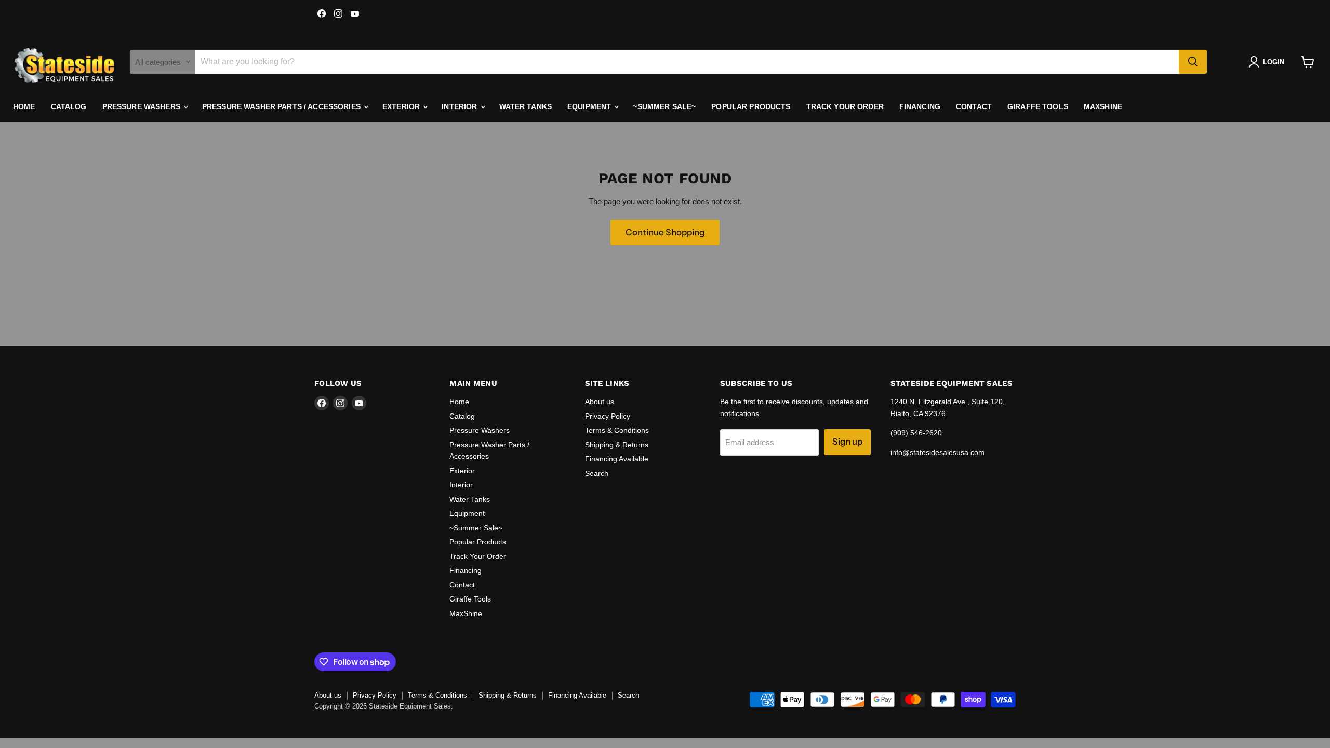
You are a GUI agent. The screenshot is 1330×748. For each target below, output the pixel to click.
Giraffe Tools (1037, 106)
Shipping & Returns (616, 444)
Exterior (402, 106)
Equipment (590, 106)
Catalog (69, 106)
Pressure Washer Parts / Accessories (282, 106)
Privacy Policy (607, 416)
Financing (919, 106)
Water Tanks (525, 106)
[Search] (1193, 62)
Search (596, 473)
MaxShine (1103, 106)
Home (24, 106)
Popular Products (750, 106)
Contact (974, 106)
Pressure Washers (142, 106)
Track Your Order (845, 106)
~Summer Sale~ (664, 106)
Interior (460, 106)
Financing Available (616, 459)
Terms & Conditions (617, 430)
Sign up (847, 441)
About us (599, 401)
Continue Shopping (665, 232)
